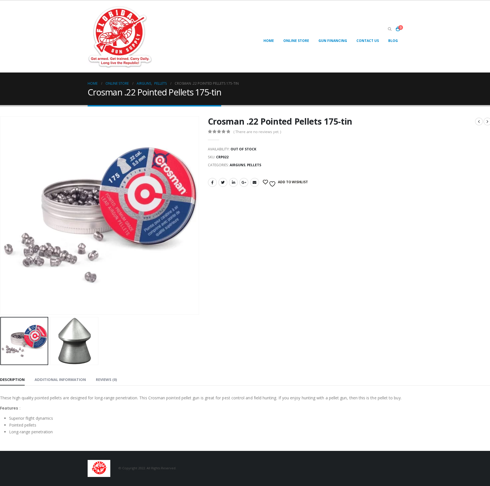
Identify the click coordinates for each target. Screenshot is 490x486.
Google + (243, 182)
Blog (393, 40)
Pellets (254, 165)
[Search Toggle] (389, 29)
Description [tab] (12, 379)
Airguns (237, 165)
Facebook (212, 182)
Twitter (222, 182)
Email (254, 182)
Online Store (296, 40)
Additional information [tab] (60, 379)
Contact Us (367, 40)
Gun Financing (332, 40)
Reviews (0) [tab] (106, 379)
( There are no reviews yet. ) (257, 131)
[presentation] (198, 215)
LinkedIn (233, 182)
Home (268, 40)
